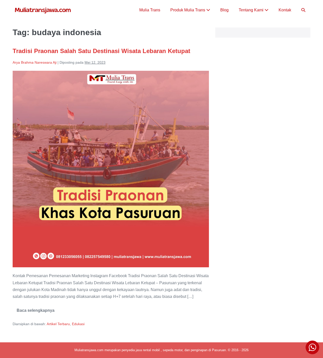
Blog (224, 10)
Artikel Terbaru (58, 324)
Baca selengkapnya (36, 312)
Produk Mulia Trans (188, 10)
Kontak (285, 10)
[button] (303, 10)
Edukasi (78, 324)
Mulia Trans (149, 10)
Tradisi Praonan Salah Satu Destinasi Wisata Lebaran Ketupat (101, 50)
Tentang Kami (251, 10)
